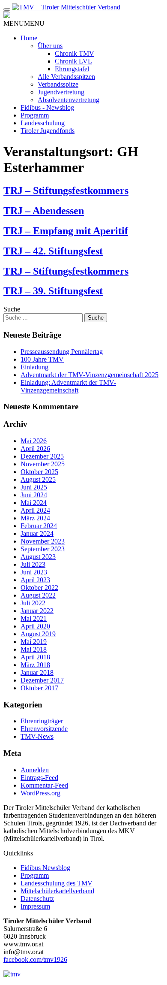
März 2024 (35, 518)
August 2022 (38, 595)
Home (29, 38)
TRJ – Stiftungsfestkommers (65, 190)
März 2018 (35, 664)
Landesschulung (43, 123)
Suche (11, 309)
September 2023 (43, 549)
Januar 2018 (37, 672)
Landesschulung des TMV (56, 883)
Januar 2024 (37, 533)
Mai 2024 (34, 502)
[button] (24, 23)
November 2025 (43, 464)
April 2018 (35, 657)
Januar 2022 (37, 610)
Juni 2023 (34, 572)
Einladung (34, 367)
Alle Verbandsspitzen (66, 76)
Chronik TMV (74, 53)
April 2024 (35, 510)
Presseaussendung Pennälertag (62, 351)
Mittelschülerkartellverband (57, 890)
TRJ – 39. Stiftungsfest (53, 290)
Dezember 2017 (42, 680)
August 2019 (38, 634)
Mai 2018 (34, 649)
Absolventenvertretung (68, 99)
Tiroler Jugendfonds (48, 130)
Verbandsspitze (58, 84)
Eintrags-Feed (39, 777)
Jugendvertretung (61, 92)
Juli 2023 (33, 564)
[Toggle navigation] (6, 9)
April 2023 (35, 579)
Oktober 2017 (39, 688)
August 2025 (38, 479)
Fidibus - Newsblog (47, 107)
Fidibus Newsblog (45, 867)
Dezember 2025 (42, 456)
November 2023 (43, 541)
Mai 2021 (34, 618)
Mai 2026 (34, 440)
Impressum (35, 906)
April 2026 (35, 448)
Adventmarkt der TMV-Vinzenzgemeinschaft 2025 (89, 374)
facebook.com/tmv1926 (35, 959)
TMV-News (37, 736)
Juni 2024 (34, 495)
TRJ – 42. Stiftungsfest (53, 251)
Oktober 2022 (39, 587)
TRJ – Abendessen (43, 210)
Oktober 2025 (39, 471)
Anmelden (35, 769)
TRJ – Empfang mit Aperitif (65, 230)
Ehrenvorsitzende (44, 728)
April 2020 (35, 626)
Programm (35, 115)
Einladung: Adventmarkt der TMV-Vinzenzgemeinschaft (68, 386)
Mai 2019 (34, 641)
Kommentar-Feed (44, 785)
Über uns (50, 45)
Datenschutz (37, 898)
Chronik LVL (73, 61)
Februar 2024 (39, 525)
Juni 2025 (34, 487)
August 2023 (38, 556)
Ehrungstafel (72, 69)
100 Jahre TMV (42, 359)
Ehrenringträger (42, 721)
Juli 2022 (33, 603)
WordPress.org (40, 793)
